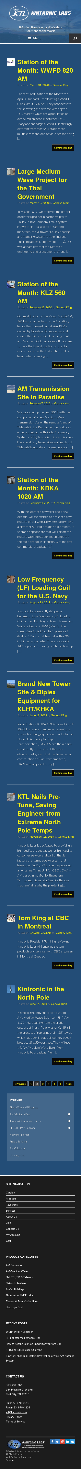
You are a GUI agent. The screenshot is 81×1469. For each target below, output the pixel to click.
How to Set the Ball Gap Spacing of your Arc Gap (34, 1343)
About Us (11, 1216)
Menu (37, 38)
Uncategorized (17, 1155)
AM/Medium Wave (20, 1114)
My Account (13, 1234)
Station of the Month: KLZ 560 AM (41, 292)
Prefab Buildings (19, 1141)
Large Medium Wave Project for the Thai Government (42, 184)
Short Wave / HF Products (24, 1107)
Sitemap (10, 1459)
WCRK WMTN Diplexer (19, 1331)
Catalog (10, 1192)
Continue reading (63, 147)
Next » (69, 1084)
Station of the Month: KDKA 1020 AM (38, 488)
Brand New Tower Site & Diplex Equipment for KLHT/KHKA (44, 696)
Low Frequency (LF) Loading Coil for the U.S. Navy (43, 587)
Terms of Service (15, 1421)
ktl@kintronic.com (16, 1412)
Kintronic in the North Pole (40, 993)
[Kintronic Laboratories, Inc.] (40, 13)
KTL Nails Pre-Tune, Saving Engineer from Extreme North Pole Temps (39, 813)
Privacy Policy (14, 1416)
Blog (8, 1222)
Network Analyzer (19, 1134)
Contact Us (12, 1228)
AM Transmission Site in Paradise (43, 392)
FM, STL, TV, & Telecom (22, 1127)
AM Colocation (18, 1148)
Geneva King (61, 85)
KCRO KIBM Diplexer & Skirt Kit (24, 1349)
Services (10, 1210)
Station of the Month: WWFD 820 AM (45, 70)
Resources (12, 1204)
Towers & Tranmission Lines (25, 1121)
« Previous (20, 1084)
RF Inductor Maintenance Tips (23, 1337)
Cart (8, 1240)
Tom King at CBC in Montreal (43, 921)
